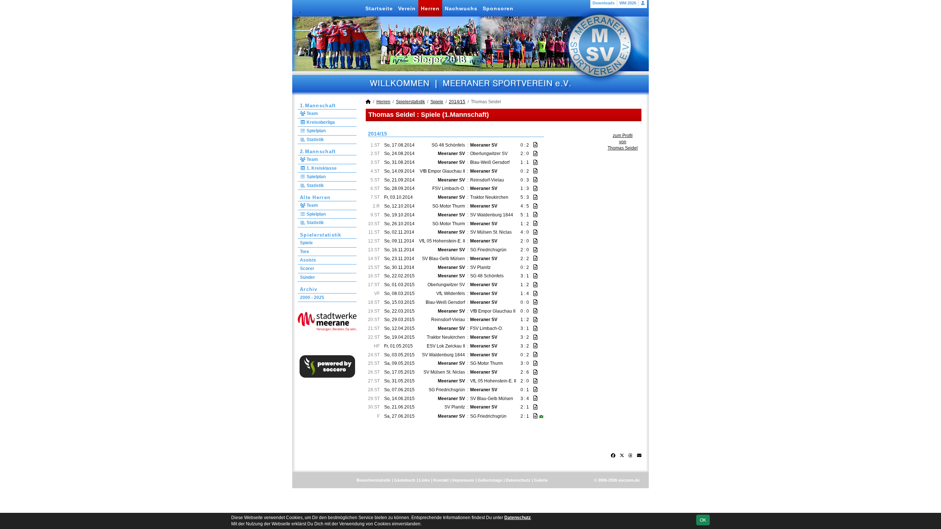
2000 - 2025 (312, 297)
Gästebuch (404, 480)
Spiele (306, 242)
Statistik (314, 139)
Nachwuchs (461, 8)
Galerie (541, 480)
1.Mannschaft (318, 105)
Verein (407, 8)
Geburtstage (490, 480)
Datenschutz (518, 480)
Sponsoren (498, 8)
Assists (308, 260)
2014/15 (457, 101)
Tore (304, 251)
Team (311, 113)
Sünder (307, 277)
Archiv (309, 289)
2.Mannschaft (318, 151)
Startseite (379, 8)
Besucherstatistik (373, 480)
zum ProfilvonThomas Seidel (623, 142)
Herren (430, 8)
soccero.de (629, 480)
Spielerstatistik (320, 235)
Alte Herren (315, 197)
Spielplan (315, 130)
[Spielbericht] (535, 145)
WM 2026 (627, 3)
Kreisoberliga (320, 122)
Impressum (463, 480)
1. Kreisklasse (321, 168)
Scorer (307, 268)
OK (703, 520)
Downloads (604, 3)
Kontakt (441, 480)
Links (424, 480)
